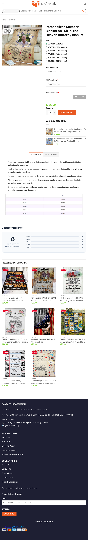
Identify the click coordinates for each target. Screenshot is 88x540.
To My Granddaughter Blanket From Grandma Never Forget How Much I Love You (14, 340)
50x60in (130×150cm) (57, 51)
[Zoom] (5, 62)
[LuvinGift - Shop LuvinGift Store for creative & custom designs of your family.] (44, 4)
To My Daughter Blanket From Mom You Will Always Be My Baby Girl (43, 382)
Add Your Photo (52, 93)
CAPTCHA (6, 509)
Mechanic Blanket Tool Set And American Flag (44, 340)
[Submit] (83, 11)
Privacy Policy (7, 473)
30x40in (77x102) (55, 44)
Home (4, 20)
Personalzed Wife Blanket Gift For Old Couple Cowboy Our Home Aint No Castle (43, 299)
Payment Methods (9, 450)
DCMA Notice (7, 478)
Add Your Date (52, 80)
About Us (5, 465)
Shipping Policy (8, 446)
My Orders (6, 437)
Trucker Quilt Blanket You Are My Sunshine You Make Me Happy (72, 340)
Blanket (12, 20)
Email (4, 498)
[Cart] (85, 4)
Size (48, 40)
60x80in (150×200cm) (57, 61)
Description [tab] (36, 155)
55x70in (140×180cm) (57, 54)
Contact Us (6, 469)
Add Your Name (52, 67)
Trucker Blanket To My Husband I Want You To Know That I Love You (14, 382)
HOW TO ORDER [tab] (51, 155)
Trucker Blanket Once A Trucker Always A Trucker (13, 299)
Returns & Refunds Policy (12, 455)
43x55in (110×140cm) (57, 47)
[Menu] (3, 4)
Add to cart (67, 112)
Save (6, 270)
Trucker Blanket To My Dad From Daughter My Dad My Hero (71, 299)
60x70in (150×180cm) (57, 58)
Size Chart (6, 442)
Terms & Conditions (10, 482)
